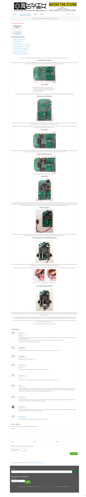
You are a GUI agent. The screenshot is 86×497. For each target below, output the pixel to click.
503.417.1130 (42, 486)
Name (12, 441)
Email (34, 441)
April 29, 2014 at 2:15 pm (22, 366)
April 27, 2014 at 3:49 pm (22, 357)
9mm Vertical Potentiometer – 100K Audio (21, 46)
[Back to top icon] (80, 494)
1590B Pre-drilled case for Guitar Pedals (21, 53)
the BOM (45, 90)
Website (57, 441)
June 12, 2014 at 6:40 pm (22, 387)
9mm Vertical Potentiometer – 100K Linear (21, 44)
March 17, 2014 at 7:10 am (22, 334)
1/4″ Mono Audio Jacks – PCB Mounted (20, 48)
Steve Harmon (21, 364)
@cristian (20, 378)
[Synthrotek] (44, 6)
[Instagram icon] (45, 488)
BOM (50, 62)
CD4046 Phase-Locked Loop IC (19, 39)
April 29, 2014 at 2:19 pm (22, 376)
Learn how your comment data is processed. (34, 462)
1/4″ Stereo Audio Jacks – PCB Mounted (21, 50)
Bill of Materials (17, 31)
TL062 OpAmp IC (16, 42)
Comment (13, 428)
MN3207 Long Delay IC (17, 41)
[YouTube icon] (43, 488)
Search (12, 469)
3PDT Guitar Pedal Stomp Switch (19, 51)
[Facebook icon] (42, 488)
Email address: (14, 478)
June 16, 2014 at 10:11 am (22, 398)
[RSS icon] (46, 488)
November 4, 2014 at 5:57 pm (23, 417)
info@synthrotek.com (50, 486)
